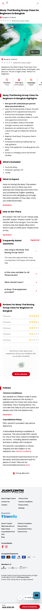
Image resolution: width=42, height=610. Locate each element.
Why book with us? (7, 526)
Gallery (36, 52)
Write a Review (21, 374)
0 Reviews (7, 316)
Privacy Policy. (24, 577)
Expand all (35, 240)
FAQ (2, 534)
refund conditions (23, 451)
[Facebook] (2, 546)
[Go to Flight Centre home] (13, 3)
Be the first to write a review (20, 21)
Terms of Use (23, 498)
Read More (7, 205)
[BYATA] (3, 567)
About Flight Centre (8, 498)
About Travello (6, 523)
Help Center (5, 529)
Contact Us (5, 502)
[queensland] (24, 567)
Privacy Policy (23, 505)
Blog (3, 537)
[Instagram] (6, 546)
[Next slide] (40, 40)
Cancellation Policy (24, 529)
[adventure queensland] (13, 567)
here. (28, 465)
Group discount (22, 473)
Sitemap (21, 508)
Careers (4, 505)
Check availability (29, 607)
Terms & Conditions (25, 502)
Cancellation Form (8, 532)
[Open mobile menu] (3, 3)
